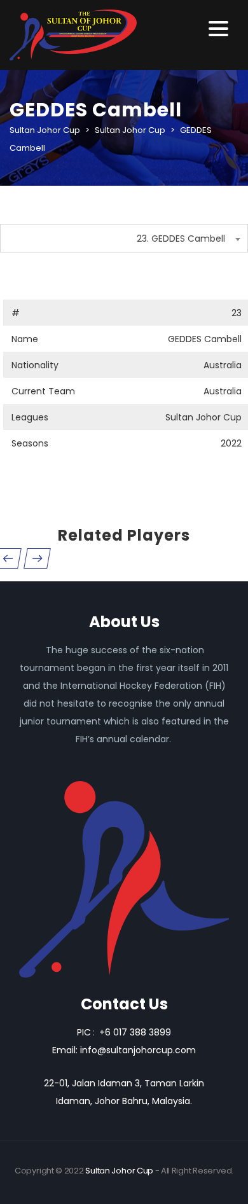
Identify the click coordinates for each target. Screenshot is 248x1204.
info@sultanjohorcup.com (138, 1050)
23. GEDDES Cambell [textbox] (181, 238)
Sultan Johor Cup (119, 1171)
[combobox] (124, 238)
